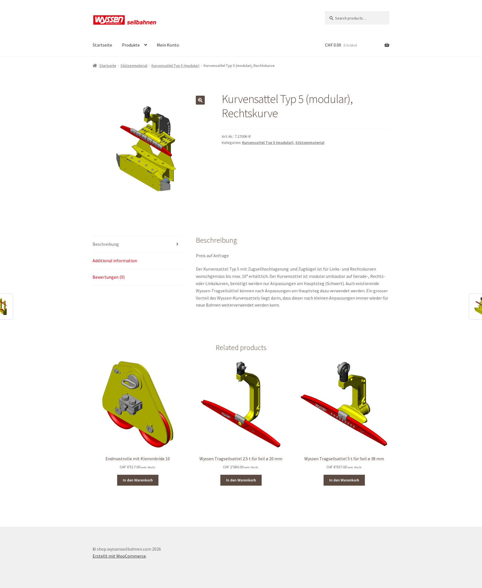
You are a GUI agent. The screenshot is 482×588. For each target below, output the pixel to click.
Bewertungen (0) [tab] (109, 277)
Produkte (131, 45)
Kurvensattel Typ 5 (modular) (175, 65)
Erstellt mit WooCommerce (119, 556)
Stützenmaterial (133, 65)
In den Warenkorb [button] (138, 480)
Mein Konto (168, 45)
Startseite (102, 45)
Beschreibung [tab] (106, 244)
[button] (200, 100)
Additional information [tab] (115, 260)
